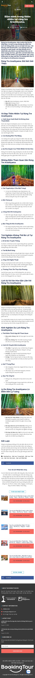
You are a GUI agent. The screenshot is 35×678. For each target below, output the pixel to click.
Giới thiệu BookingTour (17, 663)
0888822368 (6, 609)
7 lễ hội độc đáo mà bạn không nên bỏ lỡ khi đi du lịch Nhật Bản (17, 630)
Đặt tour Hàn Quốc (9, 458)
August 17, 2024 (5, 625)
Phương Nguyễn (14, 27)
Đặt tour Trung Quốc (18, 456)
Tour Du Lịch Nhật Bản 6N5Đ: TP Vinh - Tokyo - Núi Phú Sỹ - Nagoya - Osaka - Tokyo (19, 527)
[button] (17, 9)
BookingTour (7, 456)
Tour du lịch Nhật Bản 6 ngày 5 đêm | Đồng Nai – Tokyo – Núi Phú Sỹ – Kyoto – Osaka (21, 511)
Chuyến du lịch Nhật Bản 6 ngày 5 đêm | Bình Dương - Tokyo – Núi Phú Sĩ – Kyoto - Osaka (21, 496)
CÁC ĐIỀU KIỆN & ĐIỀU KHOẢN (11, 661)
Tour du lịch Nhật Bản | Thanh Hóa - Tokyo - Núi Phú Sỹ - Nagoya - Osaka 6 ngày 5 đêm (21, 541)
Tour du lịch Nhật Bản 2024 (17, 470)
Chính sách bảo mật (27, 661)
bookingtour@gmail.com (9, 611)
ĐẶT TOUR (29, 6)
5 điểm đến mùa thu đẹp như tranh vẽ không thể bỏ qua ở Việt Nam (16, 622)
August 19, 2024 (5, 633)
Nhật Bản (24, 27)
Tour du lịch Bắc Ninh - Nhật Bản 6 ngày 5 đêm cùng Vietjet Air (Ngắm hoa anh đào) (20, 556)
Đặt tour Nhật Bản (21, 458)
